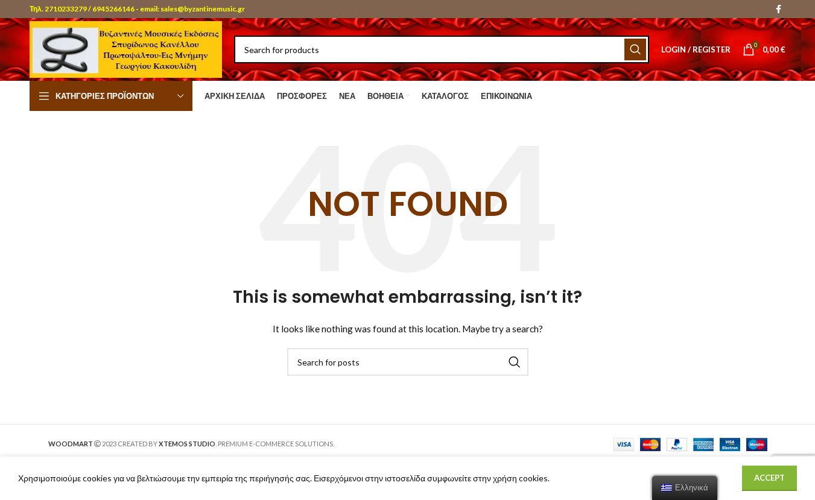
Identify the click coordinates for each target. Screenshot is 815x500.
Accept (769, 478)
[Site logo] (126, 48)
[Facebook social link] (778, 9)
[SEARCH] (635, 49)
